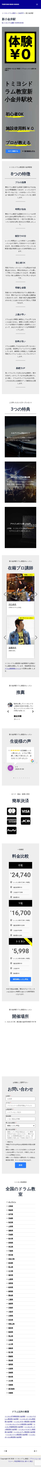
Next (37, 763)
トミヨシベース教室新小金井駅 (17, 1435)
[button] (8, 711)
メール (8, 1102)
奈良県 (10, 1320)
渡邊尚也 (12, 604)
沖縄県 (10, 1393)
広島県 (10, 1340)
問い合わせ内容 (10, 1129)
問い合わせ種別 (10, 1122)
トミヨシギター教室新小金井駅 (24, 1421)
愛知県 (10, 1295)
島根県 (10, 1332)
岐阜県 (10, 1287)
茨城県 (10, 1234)
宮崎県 (10, 1385)
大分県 (10, 1381)
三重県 (10, 1299)
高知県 (10, 1360)
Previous (4, 763)
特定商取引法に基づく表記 (23, 1461)
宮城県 (10, 1218)
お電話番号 (9, 1109)
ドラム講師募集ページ (12, 668)
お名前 (8, 1096)
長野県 (10, 1283)
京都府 (10, 1308)
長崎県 (10, 1372)
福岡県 (10, 1364)
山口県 (10, 1344)
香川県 (10, 1352)
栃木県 (10, 1238)
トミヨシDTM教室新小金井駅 (15, 1416)
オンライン (12, 1202)
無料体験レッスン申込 (20, 979)
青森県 (10, 1210)
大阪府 (10, 1312)
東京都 (10, 1255)
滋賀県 (10, 1303)
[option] (20, 594)
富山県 (10, 1267)
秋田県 (10, 1222)
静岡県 (10, 1291)
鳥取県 (10, 1328)
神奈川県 (11, 1259)
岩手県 (10, 1214)
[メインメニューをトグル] (37, 4)
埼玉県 (10, 1247)
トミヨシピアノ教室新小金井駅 (24, 1432)
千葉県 (10, 1251)
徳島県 (10, 1348)
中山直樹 (12, 648)
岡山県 (10, 1336)
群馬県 (10, 1243)
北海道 (10, 1206)
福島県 (10, 1230)
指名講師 (8, 1116)
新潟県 (10, 1263)
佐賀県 (10, 1368)
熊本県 (10, 1377)
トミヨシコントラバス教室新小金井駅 (19, 1424)
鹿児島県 (11, 1389)
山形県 (10, 1226)
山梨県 (10, 1279)
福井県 (10, 1275)
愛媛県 (10, 1356)
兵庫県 (10, 1316)
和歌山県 (11, 1324)
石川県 (10, 1271)
